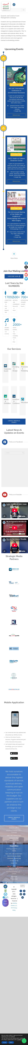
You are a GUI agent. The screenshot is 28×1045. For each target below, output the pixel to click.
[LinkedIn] (22, 897)
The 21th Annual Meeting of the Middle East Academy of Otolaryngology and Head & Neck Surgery (16, 216)
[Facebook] (21, 891)
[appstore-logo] (14, 753)
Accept (4, 1042)
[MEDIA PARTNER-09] (14, 684)
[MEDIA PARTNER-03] (14, 577)
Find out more (16, 115)
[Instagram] (24, 894)
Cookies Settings (21, 1039)
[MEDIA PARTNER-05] (14, 564)
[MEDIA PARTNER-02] (14, 603)
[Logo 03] (14, 671)
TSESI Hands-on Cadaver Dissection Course (16, 159)
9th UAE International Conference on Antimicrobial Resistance (16, 90)
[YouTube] (21, 894)
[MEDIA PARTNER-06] (14, 630)
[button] (24, 1040)
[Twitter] (24, 891)
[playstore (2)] (14, 757)
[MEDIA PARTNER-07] (14, 643)
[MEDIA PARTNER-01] (14, 590)
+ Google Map (17, 111)
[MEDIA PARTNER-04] (14, 617)
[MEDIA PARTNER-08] (14, 656)
